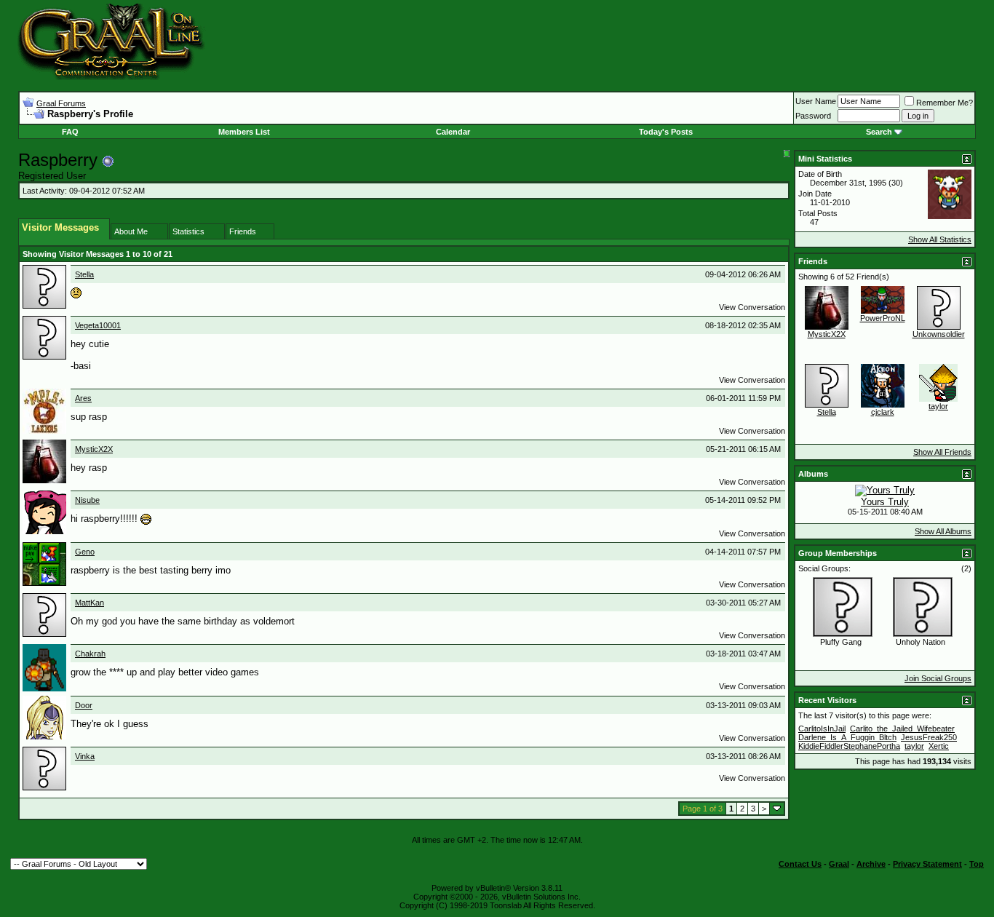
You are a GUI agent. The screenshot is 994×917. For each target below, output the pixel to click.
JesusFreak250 (929, 737)
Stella (84, 274)
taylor (938, 406)
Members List (244, 131)
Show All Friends (942, 452)
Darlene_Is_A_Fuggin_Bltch (847, 737)
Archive (871, 864)
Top (976, 864)
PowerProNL (882, 318)
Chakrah (90, 653)
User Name (815, 101)
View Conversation (752, 307)
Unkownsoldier (939, 334)
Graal (839, 864)
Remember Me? (944, 102)
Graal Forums (61, 103)
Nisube (87, 500)
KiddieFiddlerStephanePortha (849, 746)
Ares (83, 398)
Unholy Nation (920, 642)
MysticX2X (94, 449)
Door (83, 705)
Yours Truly (885, 501)
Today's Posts (666, 131)
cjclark (882, 412)
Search (879, 131)
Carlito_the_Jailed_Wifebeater (902, 728)
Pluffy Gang (841, 642)
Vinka (85, 756)
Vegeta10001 (98, 325)
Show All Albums (943, 531)
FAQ (70, 131)
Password (813, 115)
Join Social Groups (937, 678)
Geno (85, 551)
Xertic (939, 746)
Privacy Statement (927, 864)
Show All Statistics (939, 239)
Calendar (453, 131)
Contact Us (800, 864)
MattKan (89, 602)
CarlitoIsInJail (822, 728)
